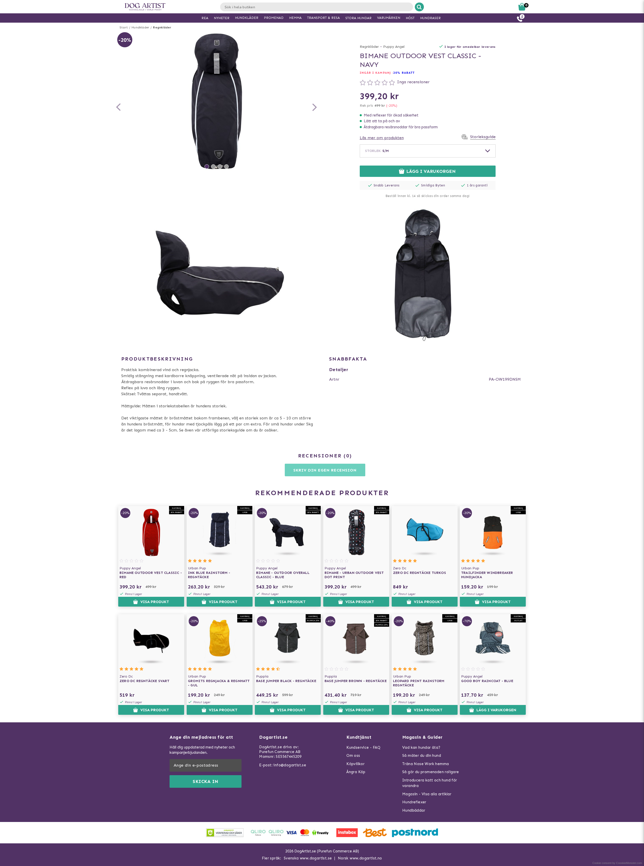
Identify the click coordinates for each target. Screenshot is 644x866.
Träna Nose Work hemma (425, 764)
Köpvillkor (355, 764)
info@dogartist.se (289, 765)
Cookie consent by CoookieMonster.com (617, 862)
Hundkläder (140, 27)
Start (123, 27)
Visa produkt (154, 602)
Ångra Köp (356, 772)
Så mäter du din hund (421, 755)
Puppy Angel (394, 47)
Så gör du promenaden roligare (430, 772)
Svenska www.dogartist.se (308, 858)
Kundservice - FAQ (363, 747)
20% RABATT (404, 72)
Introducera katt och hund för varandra (429, 783)
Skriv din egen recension (324, 470)
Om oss (353, 755)
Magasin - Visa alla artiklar (426, 794)
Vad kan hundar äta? (421, 747)
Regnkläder (162, 27)
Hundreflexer (414, 802)
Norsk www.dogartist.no (360, 858)
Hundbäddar (413, 810)
